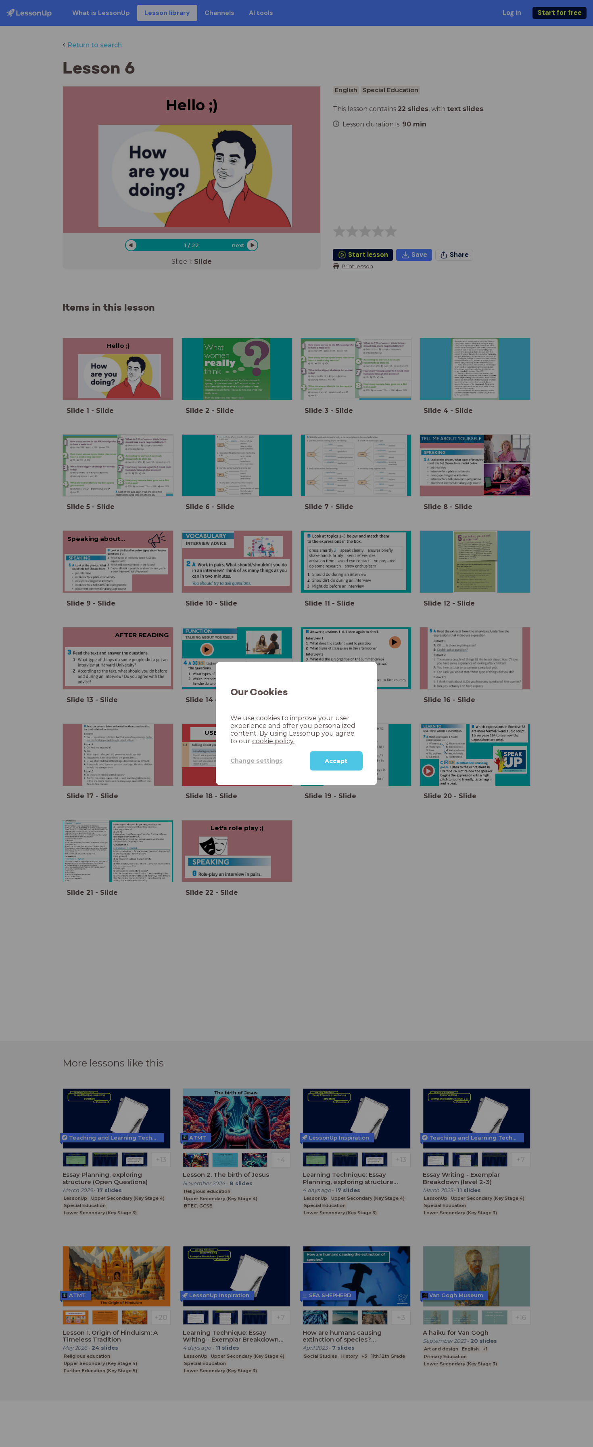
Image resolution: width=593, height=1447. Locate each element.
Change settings (256, 760)
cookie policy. (273, 741)
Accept (336, 760)
